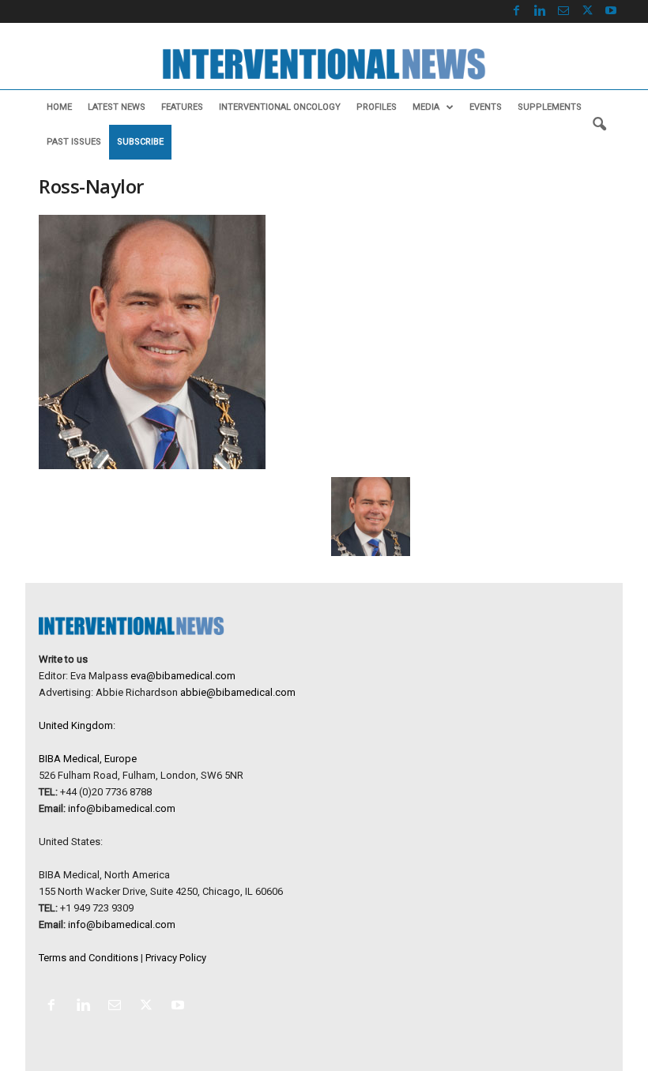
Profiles (376, 107)
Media (426, 107)
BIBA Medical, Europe (88, 759)
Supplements (550, 107)
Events (485, 107)
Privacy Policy (175, 958)
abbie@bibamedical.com (238, 692)
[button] (599, 124)
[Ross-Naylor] (224, 342)
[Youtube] (610, 11)
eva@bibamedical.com (182, 676)
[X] (587, 11)
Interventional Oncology (280, 107)
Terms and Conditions (88, 958)
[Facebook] (516, 11)
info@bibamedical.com (121, 808)
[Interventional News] (324, 64)
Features (182, 107)
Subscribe (140, 142)
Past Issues (74, 142)
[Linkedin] (539, 11)
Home (59, 107)
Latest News (116, 107)
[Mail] (563, 11)
